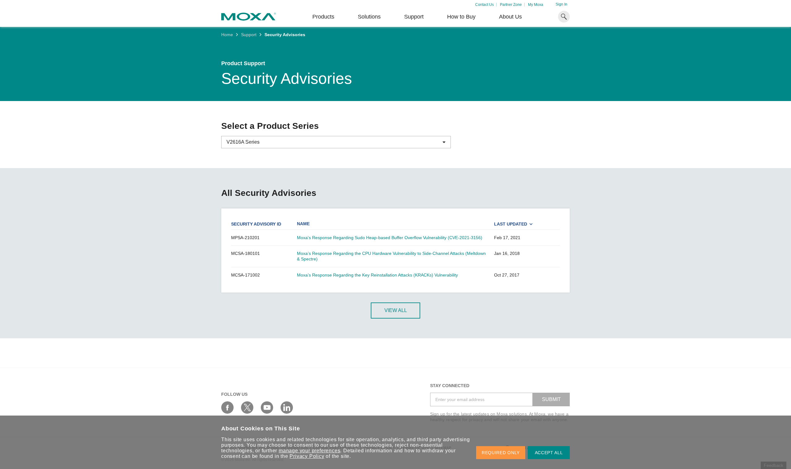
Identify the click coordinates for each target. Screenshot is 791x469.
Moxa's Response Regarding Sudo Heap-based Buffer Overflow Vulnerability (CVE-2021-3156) (389, 237)
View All (395, 310)
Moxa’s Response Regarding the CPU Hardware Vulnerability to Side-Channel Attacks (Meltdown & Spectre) (391, 256)
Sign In (561, 4)
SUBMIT (551, 399)
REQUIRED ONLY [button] (501, 452)
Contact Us (484, 4)
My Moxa (535, 4)
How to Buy (461, 17)
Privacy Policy (307, 456)
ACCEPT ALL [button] (549, 452)
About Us (510, 17)
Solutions (369, 17)
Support (414, 17)
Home (227, 34)
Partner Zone (511, 4)
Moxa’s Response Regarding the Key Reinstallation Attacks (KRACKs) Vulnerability (377, 275)
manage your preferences (309, 450)
